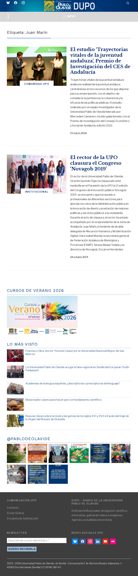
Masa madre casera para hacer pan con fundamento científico (63, 399)
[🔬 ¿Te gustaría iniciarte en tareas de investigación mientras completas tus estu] (37, 474)
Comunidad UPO (36, 83)
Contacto (13, 507)
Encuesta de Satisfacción (22, 518)
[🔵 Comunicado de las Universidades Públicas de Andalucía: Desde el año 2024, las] (58, 474)
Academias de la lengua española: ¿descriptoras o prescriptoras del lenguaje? (72, 383)
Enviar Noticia (15, 513)
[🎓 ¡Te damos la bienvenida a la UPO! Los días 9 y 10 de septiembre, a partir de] (79, 453)
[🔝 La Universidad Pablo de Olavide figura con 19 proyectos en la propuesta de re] (16, 474)
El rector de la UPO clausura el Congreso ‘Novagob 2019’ (95, 163)
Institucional (36, 191)
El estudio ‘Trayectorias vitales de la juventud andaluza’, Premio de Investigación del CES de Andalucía (100, 61)
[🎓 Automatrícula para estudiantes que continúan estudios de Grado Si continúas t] (100, 453)
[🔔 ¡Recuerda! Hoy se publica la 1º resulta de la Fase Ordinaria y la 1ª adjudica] (120, 453)
